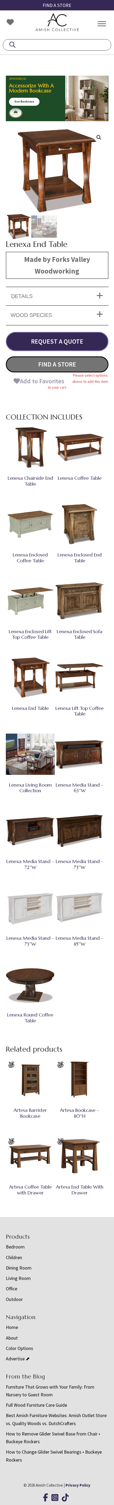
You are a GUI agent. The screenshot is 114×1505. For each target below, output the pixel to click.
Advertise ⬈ (18, 1359)
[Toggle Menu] (102, 23)
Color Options (19, 1348)
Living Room (18, 1278)
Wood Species (31, 315)
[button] (99, 137)
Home (12, 1327)
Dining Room (19, 1268)
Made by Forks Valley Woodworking (57, 265)
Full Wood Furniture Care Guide (36, 1405)
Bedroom (15, 1247)
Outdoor (14, 1299)
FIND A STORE (57, 5)
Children (14, 1257)
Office (11, 1289)
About (12, 1338)
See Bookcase (24, 101)
